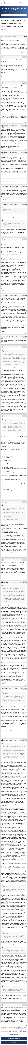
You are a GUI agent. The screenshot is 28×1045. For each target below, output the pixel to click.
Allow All (14, 1042)
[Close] (26, 1025)
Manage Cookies (14, 1034)
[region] (14, 1034)
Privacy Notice (23, 1031)
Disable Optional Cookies (14, 1038)
